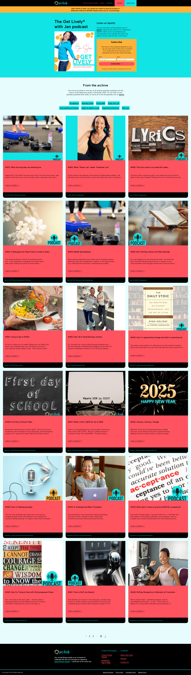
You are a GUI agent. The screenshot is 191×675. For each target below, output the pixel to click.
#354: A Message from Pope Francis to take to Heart (27, 252)
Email (118, 57)
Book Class (130, 3)
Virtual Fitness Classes (90, 3)
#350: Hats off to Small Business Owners (85, 337)
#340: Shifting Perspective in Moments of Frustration (153, 592)
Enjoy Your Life (113, 103)
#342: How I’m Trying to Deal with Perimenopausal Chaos (29, 592)
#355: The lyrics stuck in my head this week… (150, 167)
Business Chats (87, 103)
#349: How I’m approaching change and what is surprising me (156, 337)
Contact (120, 3)
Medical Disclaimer (108, 672)
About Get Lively (126, 655)
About (102, 3)
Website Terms (142, 672)
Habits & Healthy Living (90, 108)
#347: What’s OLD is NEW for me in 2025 (85, 422)
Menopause (144, 535)
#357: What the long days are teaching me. (23, 167)
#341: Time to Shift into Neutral (81, 592)
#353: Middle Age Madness (79, 252)
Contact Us (124, 662)
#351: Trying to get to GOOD (17, 337)
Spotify (99, 30)
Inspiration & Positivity (110, 108)
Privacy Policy (119, 672)
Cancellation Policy (131, 672)
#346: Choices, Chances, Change (145, 422)
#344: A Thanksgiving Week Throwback (85, 507)
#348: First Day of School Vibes (18, 422)
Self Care (125, 108)
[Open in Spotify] (74, 51)
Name (100, 57)
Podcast (109, 3)
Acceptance (74, 103)
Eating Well (101, 103)
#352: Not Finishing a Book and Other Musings (150, 252)
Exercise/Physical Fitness (69, 108)
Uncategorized (80, 195)
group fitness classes (62, 661)
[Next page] (105, 636)
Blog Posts (16, 280)
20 (101, 636)
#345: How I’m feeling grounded (18, 507)
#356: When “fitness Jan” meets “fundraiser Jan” (88, 167)
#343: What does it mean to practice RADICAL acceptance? (156, 507)
